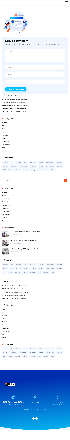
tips (39, 170)
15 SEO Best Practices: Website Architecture (15, 99)
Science (59, 166)
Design (4, 132)
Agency (4, 122)
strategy (32, 170)
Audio (25, 162)
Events (5, 166)
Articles (18, 162)
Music (4, 138)
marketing (33, 166)
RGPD (35, 412)
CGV (35, 411)
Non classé (5, 141)
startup (25, 170)
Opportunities (50, 166)
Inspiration (23, 166)
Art (3, 125)
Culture (41, 162)
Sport (4, 151)
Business (4, 129)
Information (13, 166)
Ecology (59, 162)
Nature (41, 166)
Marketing (5, 135)
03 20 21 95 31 (57, 402)
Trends (46, 170)
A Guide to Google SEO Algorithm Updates (15, 105)
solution (17, 170)
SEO (3, 148)
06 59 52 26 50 (57, 404)
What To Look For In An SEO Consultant (14, 112)
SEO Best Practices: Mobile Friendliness (14, 102)
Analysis (5, 162)
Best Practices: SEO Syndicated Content (14, 108)
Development (50, 162)
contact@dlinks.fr (35, 402)
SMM (10, 170)
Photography (6, 144)
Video (52, 170)
